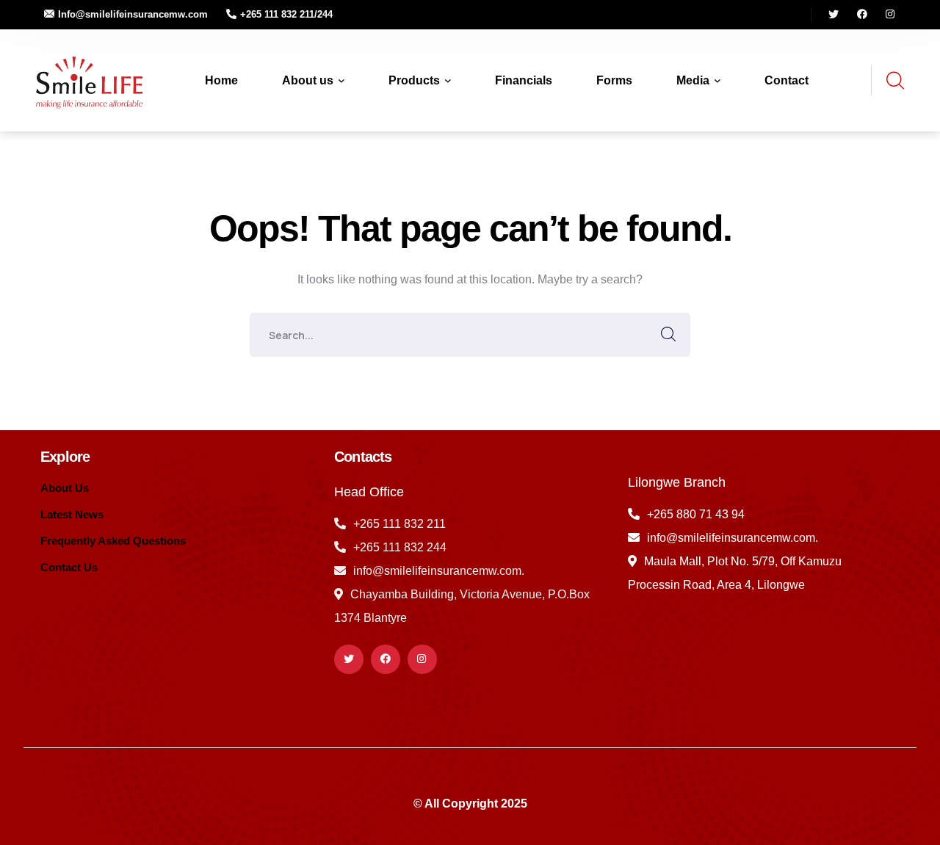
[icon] (833, 15)
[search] (894, 81)
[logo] (86, 79)
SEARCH (668, 335)
